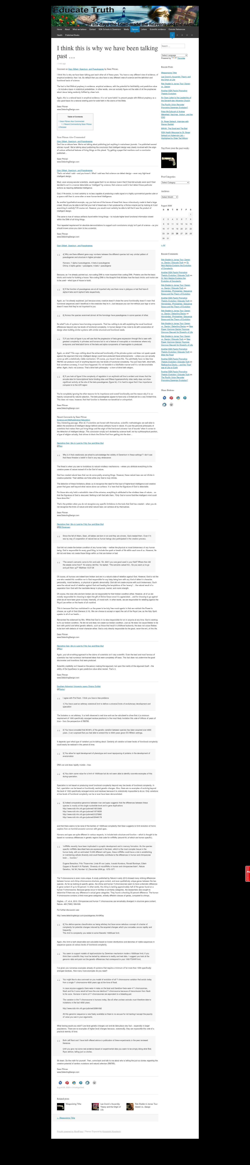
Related (62, 127)
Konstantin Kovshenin (111, 1131)
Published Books (72, 35)
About (67, 29)
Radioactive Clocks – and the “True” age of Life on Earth (176, 366)
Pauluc (62, 689)
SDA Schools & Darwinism (110, 29)
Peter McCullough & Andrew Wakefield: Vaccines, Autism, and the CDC (177, 114)
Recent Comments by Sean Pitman (76, 124)
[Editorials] (172, 35)
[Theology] (177, 35)
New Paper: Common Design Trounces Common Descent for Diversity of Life (177, 329)
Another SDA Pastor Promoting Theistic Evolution (174, 92)
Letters (144, 29)
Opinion (135, 29)
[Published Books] (192, 35)
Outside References (177, 29)
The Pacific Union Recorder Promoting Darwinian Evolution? (174, 106)
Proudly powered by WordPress (70, 1131)
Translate (181, 58)
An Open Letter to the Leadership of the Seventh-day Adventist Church (176, 99)
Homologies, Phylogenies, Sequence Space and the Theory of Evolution (176, 292)
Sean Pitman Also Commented (71, 121)
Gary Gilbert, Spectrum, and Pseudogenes (86, 69)
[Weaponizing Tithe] (169, 160)
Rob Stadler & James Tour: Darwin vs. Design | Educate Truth (175, 261)
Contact (92, 29)
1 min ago (62, 63)
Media (126, 29)
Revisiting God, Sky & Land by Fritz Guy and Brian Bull (80, 443)
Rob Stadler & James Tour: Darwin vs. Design (146, 1105)
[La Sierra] (187, 35)
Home (59, 29)
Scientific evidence (158, 29)
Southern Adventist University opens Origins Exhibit (79, 686)
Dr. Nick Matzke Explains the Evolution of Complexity (176, 265)
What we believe (79, 29)
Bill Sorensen (64, 527)
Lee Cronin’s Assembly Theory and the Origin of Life (110, 1106)
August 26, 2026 (63, 1087)
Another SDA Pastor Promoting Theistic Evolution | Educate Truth (175, 274)
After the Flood (167, 354)
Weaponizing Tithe (73, 1103)
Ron (60, 446)
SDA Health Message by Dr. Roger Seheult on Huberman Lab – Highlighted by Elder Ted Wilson (175, 135)
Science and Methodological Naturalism (73, 419)
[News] (182, 35)
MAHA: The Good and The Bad (174, 128)
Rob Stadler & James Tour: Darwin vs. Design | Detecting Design (175, 312)
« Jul (163, 245)
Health (59, 35)
